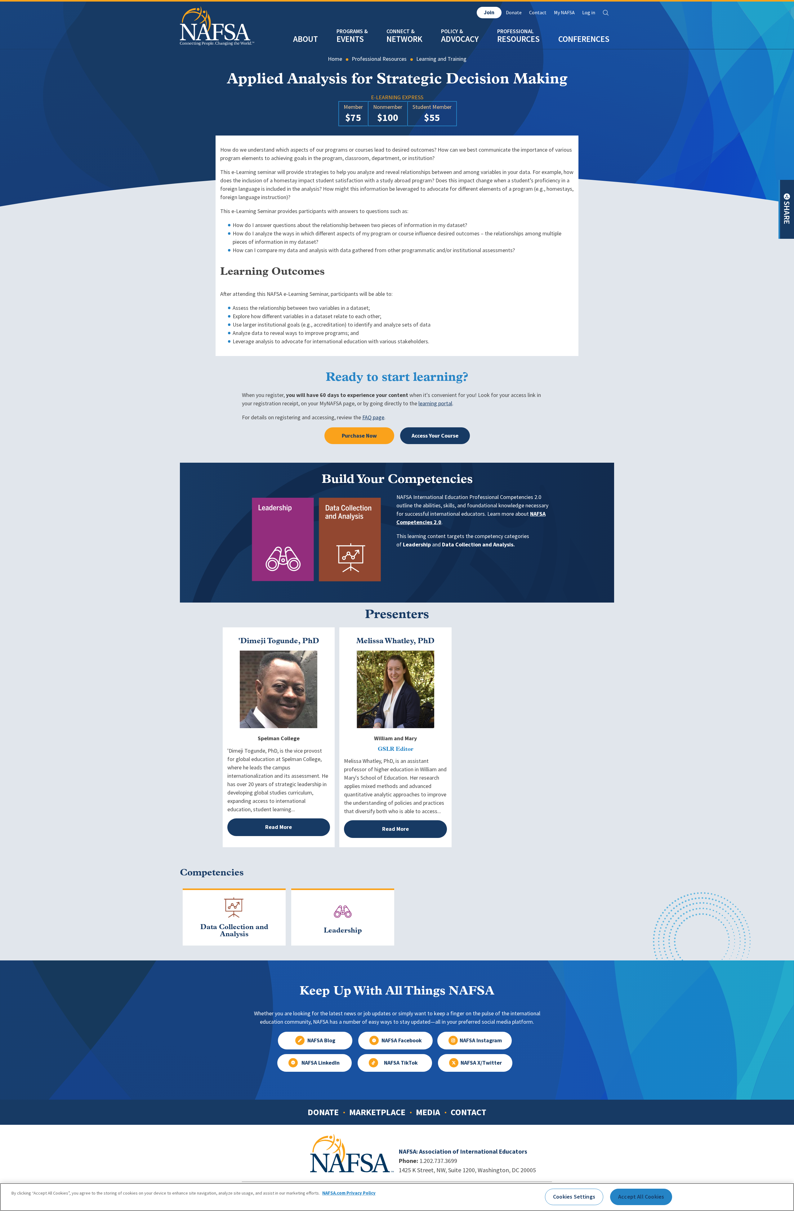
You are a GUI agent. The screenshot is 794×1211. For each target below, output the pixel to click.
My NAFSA (564, 12)
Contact (537, 12)
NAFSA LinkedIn (320, 1062)
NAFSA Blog (321, 1040)
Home (335, 59)
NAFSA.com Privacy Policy (349, 1193)
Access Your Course (435, 435)
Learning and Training (441, 59)
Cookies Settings (574, 1196)
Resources (518, 39)
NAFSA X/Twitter (481, 1062)
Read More (278, 827)
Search (605, 12)
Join (489, 12)
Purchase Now (359, 435)
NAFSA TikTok (401, 1062)
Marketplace (377, 1112)
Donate (514, 12)
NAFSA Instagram (481, 1040)
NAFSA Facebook (401, 1040)
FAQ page (373, 417)
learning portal (435, 403)
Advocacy (460, 39)
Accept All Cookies (641, 1196)
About (305, 39)
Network (404, 39)
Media (428, 1112)
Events (350, 39)
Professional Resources (379, 59)
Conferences (583, 39)
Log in (588, 12)
